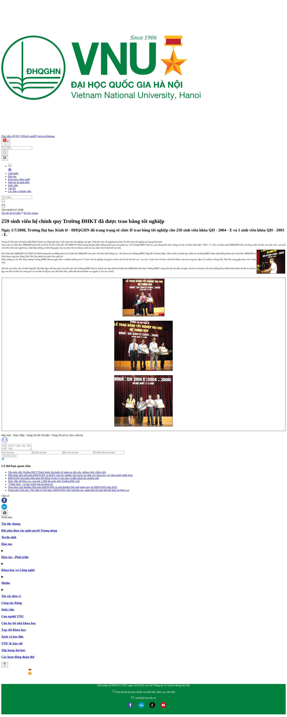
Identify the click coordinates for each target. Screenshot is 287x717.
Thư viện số (7, 136)
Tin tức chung (30, 213)
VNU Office (20, 136)
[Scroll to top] (4, 664)
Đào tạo (12, 176)
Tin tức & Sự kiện (11, 213)
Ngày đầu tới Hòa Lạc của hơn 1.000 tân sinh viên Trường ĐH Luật (44, 481)
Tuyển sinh (8, 537)
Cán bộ (12, 188)
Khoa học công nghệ (19, 179)
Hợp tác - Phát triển (15, 557)
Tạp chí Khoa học (13, 630)
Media (5, 583)
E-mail (30, 136)
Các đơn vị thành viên (19, 191)
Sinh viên (13, 185)
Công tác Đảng (11, 603)
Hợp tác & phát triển (18, 182)
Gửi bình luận (9, 456)
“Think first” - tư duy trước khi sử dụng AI (30, 484)
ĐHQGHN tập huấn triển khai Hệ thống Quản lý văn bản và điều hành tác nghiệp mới (53, 478)
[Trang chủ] (101, 133)
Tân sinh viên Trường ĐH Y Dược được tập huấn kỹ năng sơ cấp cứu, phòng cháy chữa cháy (57, 472)
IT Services (40, 136)
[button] (143, 500)
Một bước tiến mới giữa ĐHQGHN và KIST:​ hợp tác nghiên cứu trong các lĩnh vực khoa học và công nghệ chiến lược (70, 475)
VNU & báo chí (12, 643)
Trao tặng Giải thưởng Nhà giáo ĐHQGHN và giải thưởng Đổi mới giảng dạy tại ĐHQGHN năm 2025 (62, 487)
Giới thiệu (13, 173)
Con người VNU (12, 616)
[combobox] (5, 142)
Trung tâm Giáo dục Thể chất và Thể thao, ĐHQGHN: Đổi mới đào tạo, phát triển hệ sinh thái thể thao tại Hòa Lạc (68, 490)
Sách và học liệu (12, 636)
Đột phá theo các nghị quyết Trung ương (29, 530)
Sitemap (50, 136)
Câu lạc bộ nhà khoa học (18, 623)
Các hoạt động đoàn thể (17, 657)
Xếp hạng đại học (13, 650)
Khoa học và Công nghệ (18, 570)
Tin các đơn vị (11, 596)
